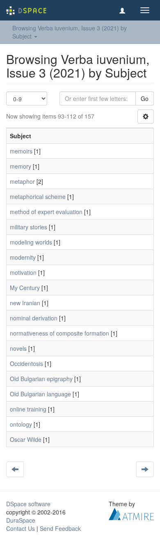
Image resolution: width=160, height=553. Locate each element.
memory (20, 166)
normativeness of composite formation (59, 333)
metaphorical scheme (38, 196)
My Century (25, 287)
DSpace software (28, 504)
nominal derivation (33, 318)
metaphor (22, 181)
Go (145, 98)
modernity (23, 257)
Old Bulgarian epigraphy (41, 379)
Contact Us (20, 528)
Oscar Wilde (25, 439)
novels (18, 348)
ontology (21, 424)
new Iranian (25, 303)
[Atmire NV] (131, 513)
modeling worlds (31, 242)
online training (28, 409)
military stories (28, 227)
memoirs (21, 151)
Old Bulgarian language (40, 394)
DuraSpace (20, 520)
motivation (23, 272)
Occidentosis (26, 363)
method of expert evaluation (46, 212)
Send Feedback (60, 528)
